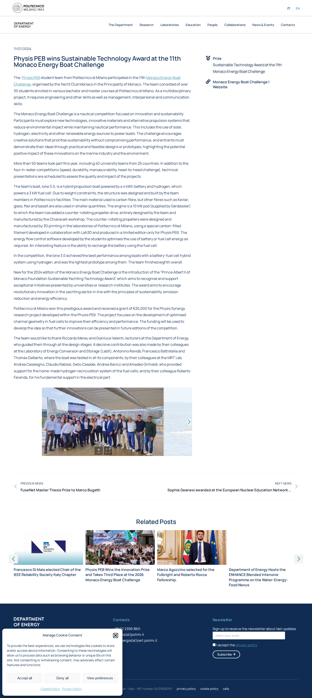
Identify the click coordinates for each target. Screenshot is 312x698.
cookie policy (209, 689)
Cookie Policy (50, 689)
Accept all (24, 678)
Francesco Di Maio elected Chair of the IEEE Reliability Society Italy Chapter (47, 572)
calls (226, 689)
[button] (115, 635)
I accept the (236, 645)
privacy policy (186, 689)
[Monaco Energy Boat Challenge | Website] (208, 81)
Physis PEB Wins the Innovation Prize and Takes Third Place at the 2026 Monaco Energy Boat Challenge (117, 574)
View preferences (100, 678)
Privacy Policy (72, 689)
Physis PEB (31, 77)
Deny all (62, 678)
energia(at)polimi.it (128, 634)
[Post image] (48, 547)
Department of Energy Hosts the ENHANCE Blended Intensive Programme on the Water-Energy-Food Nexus (258, 577)
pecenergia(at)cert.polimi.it (135, 640)
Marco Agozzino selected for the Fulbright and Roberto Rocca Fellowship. (185, 574)
